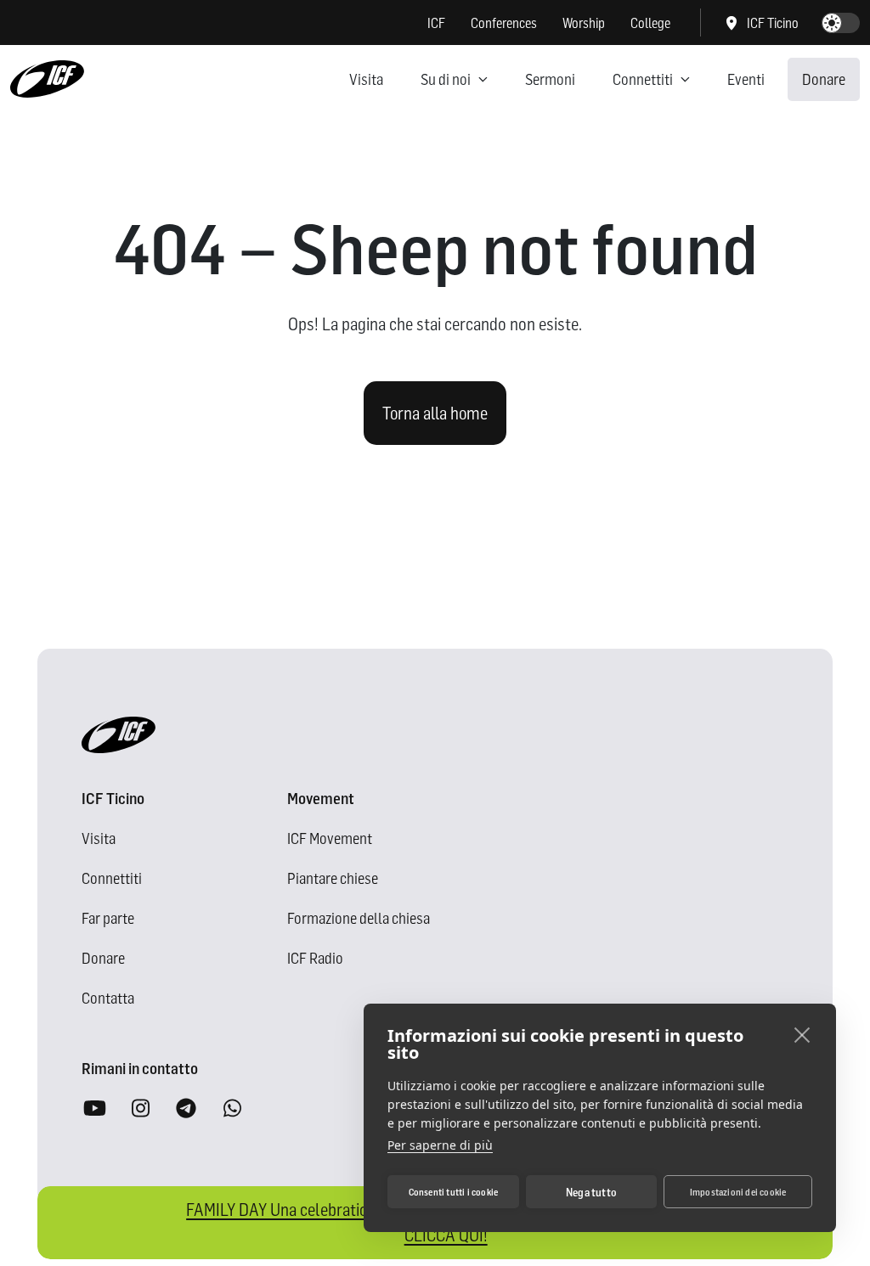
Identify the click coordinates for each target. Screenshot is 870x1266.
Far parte (108, 918)
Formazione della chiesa (358, 918)
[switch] (841, 23)
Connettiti (643, 79)
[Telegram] (186, 1109)
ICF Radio (315, 958)
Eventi (746, 79)
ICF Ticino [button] (773, 22)
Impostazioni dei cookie (738, 1192)
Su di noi (446, 79)
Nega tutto (591, 1192)
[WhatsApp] (232, 1109)
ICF (436, 22)
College (650, 22)
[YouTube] (94, 1109)
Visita (366, 79)
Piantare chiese (332, 878)
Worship (583, 22)
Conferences (504, 22)
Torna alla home (435, 413)
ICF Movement (329, 838)
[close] (802, 1034)
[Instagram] (140, 1109)
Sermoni (550, 79)
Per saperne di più (440, 1145)
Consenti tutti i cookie (454, 1192)
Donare (823, 79)
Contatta (108, 998)
